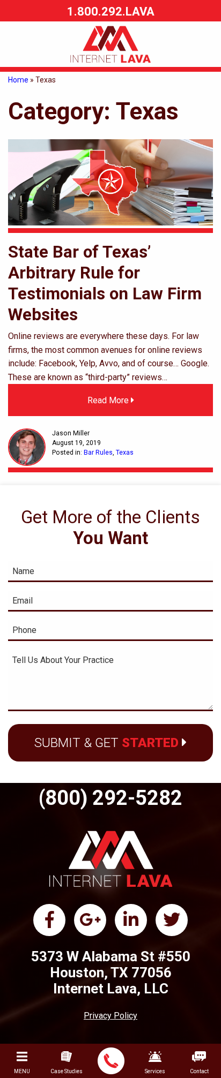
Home (18, 80)
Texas (125, 452)
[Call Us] (111, 1060)
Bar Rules (98, 452)
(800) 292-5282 (110, 798)
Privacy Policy (110, 1016)
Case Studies (66, 1071)
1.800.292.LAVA (110, 11)
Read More (109, 400)
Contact (199, 1071)
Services (155, 1071)
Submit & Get (106, 742)
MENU (22, 1071)
